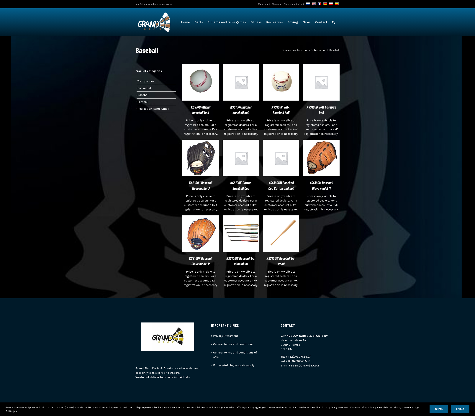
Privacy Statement (225, 336)
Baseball (143, 95)
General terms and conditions (233, 344)
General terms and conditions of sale (235, 355)
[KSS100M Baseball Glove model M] (321, 142)
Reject (460, 409)
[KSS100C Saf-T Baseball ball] (281, 66)
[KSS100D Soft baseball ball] (321, 66)
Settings (11, 411)
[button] (333, 22)
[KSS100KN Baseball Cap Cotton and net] (281, 142)
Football (142, 102)
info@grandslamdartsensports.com (153, 4)
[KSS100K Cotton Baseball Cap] (241, 142)
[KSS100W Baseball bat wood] (281, 217)
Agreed (439, 409)
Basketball (144, 88)
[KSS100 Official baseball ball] (200, 66)
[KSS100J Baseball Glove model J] (200, 142)
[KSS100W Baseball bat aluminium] (241, 217)
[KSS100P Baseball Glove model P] (200, 217)
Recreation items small (153, 108)
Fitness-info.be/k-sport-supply (233, 365)
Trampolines (145, 81)
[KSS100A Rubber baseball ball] (241, 66)
